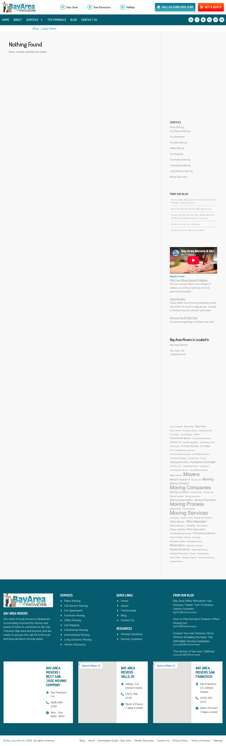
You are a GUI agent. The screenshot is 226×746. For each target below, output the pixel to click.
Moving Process (187, 504)
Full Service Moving (180, 131)
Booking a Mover (190, 430)
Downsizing (174, 446)
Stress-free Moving (206, 557)
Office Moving (177, 148)
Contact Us (89, 19)
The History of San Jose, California (185, 224)
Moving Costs (196, 492)
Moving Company (179, 492)
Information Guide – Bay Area (114, 740)
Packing (190, 525)
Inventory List (175, 466)
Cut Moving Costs (207, 442)
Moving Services (189, 512)
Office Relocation (196, 521)
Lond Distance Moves (179, 470)
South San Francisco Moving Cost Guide (187, 230)
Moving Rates (175, 508)
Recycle (187, 537)
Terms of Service (200, 740)
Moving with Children (203, 517)
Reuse (192, 553)
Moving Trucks (187, 517)
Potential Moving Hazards (180, 533)
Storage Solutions (189, 557)
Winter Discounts (178, 176)
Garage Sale (193, 458)
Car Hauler (174, 434)
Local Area (204, 466)
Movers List (196, 479)
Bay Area (201, 426)
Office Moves (177, 521)
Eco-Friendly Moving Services (182, 450)
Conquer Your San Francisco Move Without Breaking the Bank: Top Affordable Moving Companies (193, 637)
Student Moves (176, 561)
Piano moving (177, 529)
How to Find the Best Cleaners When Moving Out (191, 208)
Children (196, 434)
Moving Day (208, 492)
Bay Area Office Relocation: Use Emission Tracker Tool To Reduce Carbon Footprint (193, 605)
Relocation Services (194, 545)
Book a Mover (176, 430)
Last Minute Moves (190, 466)
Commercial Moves (180, 438)
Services (32, 19)
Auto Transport (176, 426)
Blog (73, 19)
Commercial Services (201, 438)
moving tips (174, 517)
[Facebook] (190, 19)
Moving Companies (190, 487)
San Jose (72, 7)
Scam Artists (175, 557)
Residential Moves (180, 549)
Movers (191, 474)
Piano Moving (177, 127)
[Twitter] (203, 19)
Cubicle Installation (190, 442)
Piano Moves (202, 525)
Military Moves (176, 475)
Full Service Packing (178, 458)
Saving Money (203, 553)
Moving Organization (181, 500)
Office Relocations (177, 525)
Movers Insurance (180, 479)
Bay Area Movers (179, 344)
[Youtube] (221, 19)
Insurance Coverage (202, 462)
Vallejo (130, 7)
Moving (208, 479)
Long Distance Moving (181, 171)
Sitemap (217, 740)
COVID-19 (175, 442)
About (17, 19)
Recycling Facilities (177, 541)
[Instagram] (197, 19)
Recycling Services (195, 541)
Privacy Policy (180, 740)
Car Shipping (176, 154)
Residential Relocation (179, 553)
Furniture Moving (178, 142)
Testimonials (56, 19)
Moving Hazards (176, 496)
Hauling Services (179, 462)
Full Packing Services (201, 454)
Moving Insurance (192, 496)
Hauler (203, 458)
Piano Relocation (195, 529)
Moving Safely (189, 508)
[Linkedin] (209, 19)
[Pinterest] (215, 19)
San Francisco (102, 7)
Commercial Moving (180, 159)
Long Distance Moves (198, 470)
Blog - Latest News (44, 28)
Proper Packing (176, 537)
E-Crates (205, 446)
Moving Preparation (205, 500)
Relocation (177, 545)
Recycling (196, 537)
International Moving (180, 165)
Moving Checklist (179, 483)
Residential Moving (199, 549)
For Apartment (177, 136)
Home (5, 19)
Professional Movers (204, 533)
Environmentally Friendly (180, 454)
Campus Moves (205, 430)
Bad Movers (189, 426)
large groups (200, 306)
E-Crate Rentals (190, 446)
